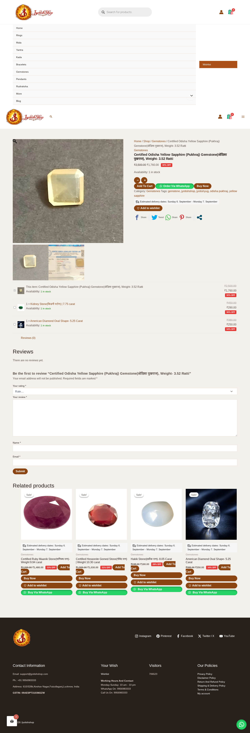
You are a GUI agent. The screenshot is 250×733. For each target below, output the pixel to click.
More (19, 93)
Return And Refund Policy (211, 681)
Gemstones (22, 71)
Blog (18, 101)
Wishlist (207, 64)
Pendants (21, 79)
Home (19, 28)
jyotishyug (202, 191)
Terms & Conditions (207, 689)
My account (203, 693)
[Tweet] (158, 217)
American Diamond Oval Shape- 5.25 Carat (56, 320)
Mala (18, 42)
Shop (146, 141)
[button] (51, 117)
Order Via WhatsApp (176, 186)
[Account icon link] (221, 12)
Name (17, 442)
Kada (19, 57)
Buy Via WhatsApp (39, 592)
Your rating (19, 385)
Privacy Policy (204, 674)
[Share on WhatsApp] (171, 217)
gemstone (174, 191)
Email (16, 456)
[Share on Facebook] (140, 217)
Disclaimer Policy (206, 677)
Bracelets (21, 64)
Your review (20, 397)
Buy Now (203, 186)
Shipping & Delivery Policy (211, 685)
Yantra (19, 50)
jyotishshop (188, 191)
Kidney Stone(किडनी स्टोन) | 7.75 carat (52, 304)
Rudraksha (22, 86)
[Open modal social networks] (199, 217)
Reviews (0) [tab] (28, 337)
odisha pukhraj (219, 191)
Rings (19, 35)
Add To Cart (144, 186)
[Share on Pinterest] (185, 217)
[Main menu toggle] (243, 116)
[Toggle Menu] (191, 96)
